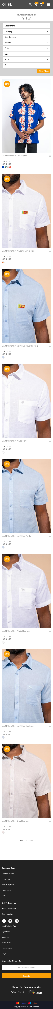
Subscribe (26, 976)
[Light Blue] (3, 357)
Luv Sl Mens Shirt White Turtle (15, 441)
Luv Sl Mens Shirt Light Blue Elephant (18, 726)
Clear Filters (44, 71)
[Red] (9, 167)
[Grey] (3, 832)
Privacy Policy (7, 948)
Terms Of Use (6, 943)
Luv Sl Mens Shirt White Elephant (16, 631)
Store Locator (6, 890)
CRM (4, 896)
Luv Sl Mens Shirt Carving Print (15, 156)
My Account (6, 932)
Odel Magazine (7, 914)
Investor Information (9, 908)
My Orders (5, 937)
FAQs (4, 954)
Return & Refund (8, 874)
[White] (3, 262)
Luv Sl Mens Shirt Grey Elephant (15, 821)
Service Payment (8, 885)
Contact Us (6, 879)
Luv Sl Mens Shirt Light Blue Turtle (16, 536)
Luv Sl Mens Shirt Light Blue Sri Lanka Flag (20, 346)
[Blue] (3, 167)
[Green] (6, 167)
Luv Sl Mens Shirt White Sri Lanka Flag (18, 251)
